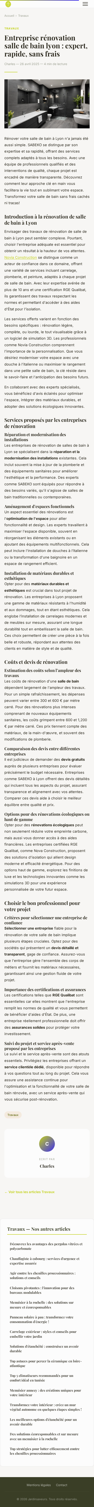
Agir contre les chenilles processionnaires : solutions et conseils (42, 1275)
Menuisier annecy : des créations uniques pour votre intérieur (45, 1392)
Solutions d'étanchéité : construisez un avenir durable (44, 1348)
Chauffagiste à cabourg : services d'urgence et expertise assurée (44, 1260)
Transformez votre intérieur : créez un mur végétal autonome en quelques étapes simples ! (46, 1407)
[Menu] (85, 3)
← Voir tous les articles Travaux (29, 1192)
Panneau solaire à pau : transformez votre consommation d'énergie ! (41, 1319)
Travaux (23, 15)
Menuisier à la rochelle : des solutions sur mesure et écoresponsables (42, 1304)
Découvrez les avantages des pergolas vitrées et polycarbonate (46, 1246)
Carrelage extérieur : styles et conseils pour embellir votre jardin (43, 1333)
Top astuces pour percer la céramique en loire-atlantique (46, 1363)
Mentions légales (39, 1485)
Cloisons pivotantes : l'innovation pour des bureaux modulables (42, 1290)
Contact (61, 1485)
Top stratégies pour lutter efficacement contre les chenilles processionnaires (45, 1451)
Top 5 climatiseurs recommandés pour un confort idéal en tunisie (41, 1377)
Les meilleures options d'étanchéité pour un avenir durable (43, 1421)
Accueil (9, 15)
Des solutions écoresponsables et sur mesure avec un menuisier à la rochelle (44, 1436)
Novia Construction (20, 257)
